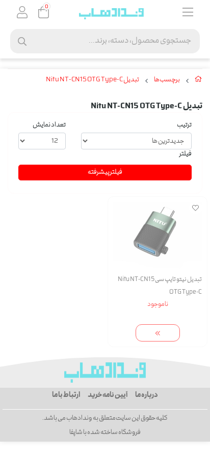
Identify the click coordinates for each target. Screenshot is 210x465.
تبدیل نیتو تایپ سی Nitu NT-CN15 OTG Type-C (160, 286)
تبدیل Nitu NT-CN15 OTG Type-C (92, 80)
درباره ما (146, 395)
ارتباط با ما (66, 395)
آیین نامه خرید (107, 395)
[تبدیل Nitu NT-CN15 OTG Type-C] (105, 372)
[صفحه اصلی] (198, 81)
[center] (22, 41)
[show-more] (158, 333)
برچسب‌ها (167, 80)
